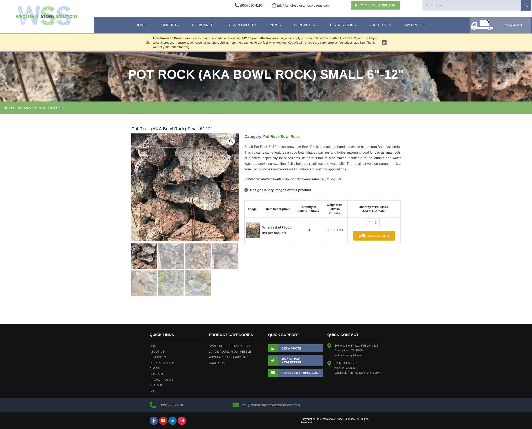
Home (140, 25)
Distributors (343, 25)
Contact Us (305, 25)
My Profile (415, 25)
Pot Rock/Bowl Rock (281, 136)
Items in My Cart (512, 25)
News (275, 25)
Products (169, 25)
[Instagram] (182, 421)
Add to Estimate (377, 235)
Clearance (202, 25)
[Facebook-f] (154, 421)
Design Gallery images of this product (280, 190)
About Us (378, 25)
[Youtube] (163, 421)
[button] (231, 141)
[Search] (526, 5)
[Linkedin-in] (172, 421)
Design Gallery (242, 25)
